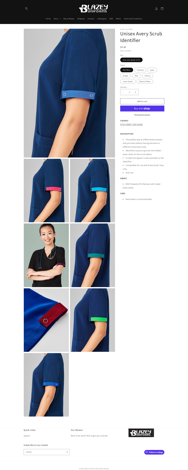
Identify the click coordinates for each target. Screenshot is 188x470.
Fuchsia (140, 70)
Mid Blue (126, 70)
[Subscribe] (67, 452)
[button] (26, 8)
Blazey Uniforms (89, 468)
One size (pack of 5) (131, 60)
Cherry (147, 76)
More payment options (142, 115)
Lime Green (128, 81)
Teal (136, 76)
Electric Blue (144, 81)
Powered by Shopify (102, 468)
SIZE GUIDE (137, 124)
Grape (125, 76)
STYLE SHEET (126, 124)
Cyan (152, 70)
